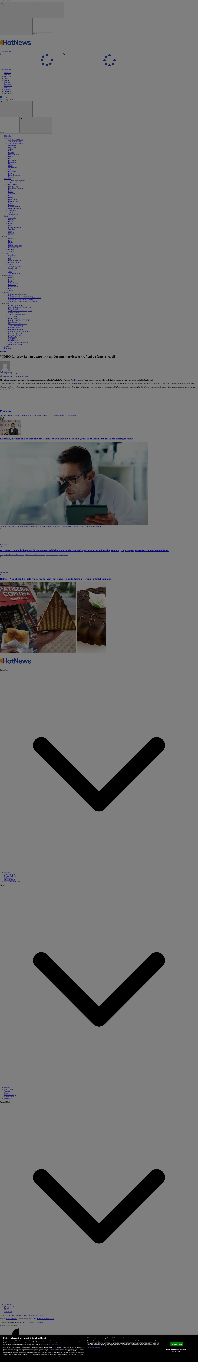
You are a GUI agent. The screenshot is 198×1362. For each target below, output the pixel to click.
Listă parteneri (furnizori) (93, 1347)
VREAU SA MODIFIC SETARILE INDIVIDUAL (176, 1350)
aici (52, 1352)
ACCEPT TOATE (177, 1344)
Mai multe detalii (53, 1344)
